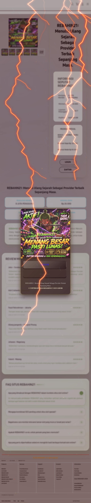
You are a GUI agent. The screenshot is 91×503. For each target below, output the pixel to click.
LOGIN (45, 264)
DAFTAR (45, 273)
